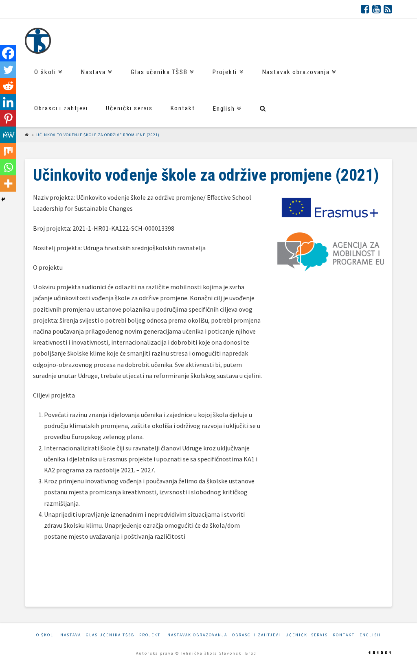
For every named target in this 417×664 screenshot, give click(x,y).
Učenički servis (306, 635)
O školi (45, 635)
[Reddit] (8, 86)
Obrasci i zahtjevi (256, 635)
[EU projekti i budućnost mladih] (38, 41)
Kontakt (344, 635)
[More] (8, 183)
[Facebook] (365, 9)
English (370, 635)
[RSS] (388, 9)
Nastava (70, 635)
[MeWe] (8, 135)
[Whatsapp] (8, 167)
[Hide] (3, 199)
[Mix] (8, 151)
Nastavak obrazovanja (197, 635)
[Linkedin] (8, 102)
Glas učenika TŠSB (110, 635)
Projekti (150, 635)
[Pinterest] (8, 118)
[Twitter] (8, 69)
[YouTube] (376, 9)
